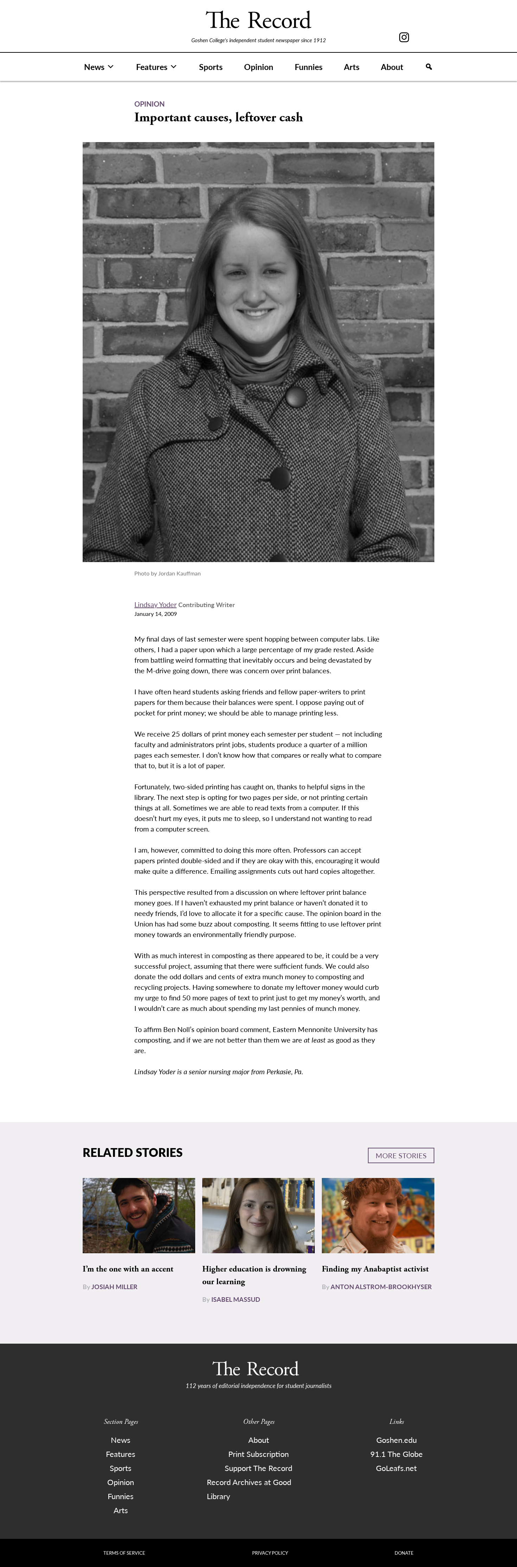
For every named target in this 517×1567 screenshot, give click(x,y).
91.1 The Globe (396, 1453)
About (392, 66)
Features (151, 66)
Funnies (309, 66)
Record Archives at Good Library (249, 1489)
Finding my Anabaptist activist (375, 1269)
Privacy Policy (270, 1552)
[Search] (428, 67)
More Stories (401, 1155)
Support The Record (258, 1467)
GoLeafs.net (396, 1467)
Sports (211, 66)
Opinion (258, 66)
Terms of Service (124, 1552)
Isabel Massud (235, 1299)
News (94, 66)
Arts (351, 66)
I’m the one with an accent (128, 1269)
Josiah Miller (114, 1286)
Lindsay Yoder (155, 604)
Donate (404, 1552)
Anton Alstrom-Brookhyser (381, 1286)
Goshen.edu (396, 1439)
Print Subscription (258, 1453)
